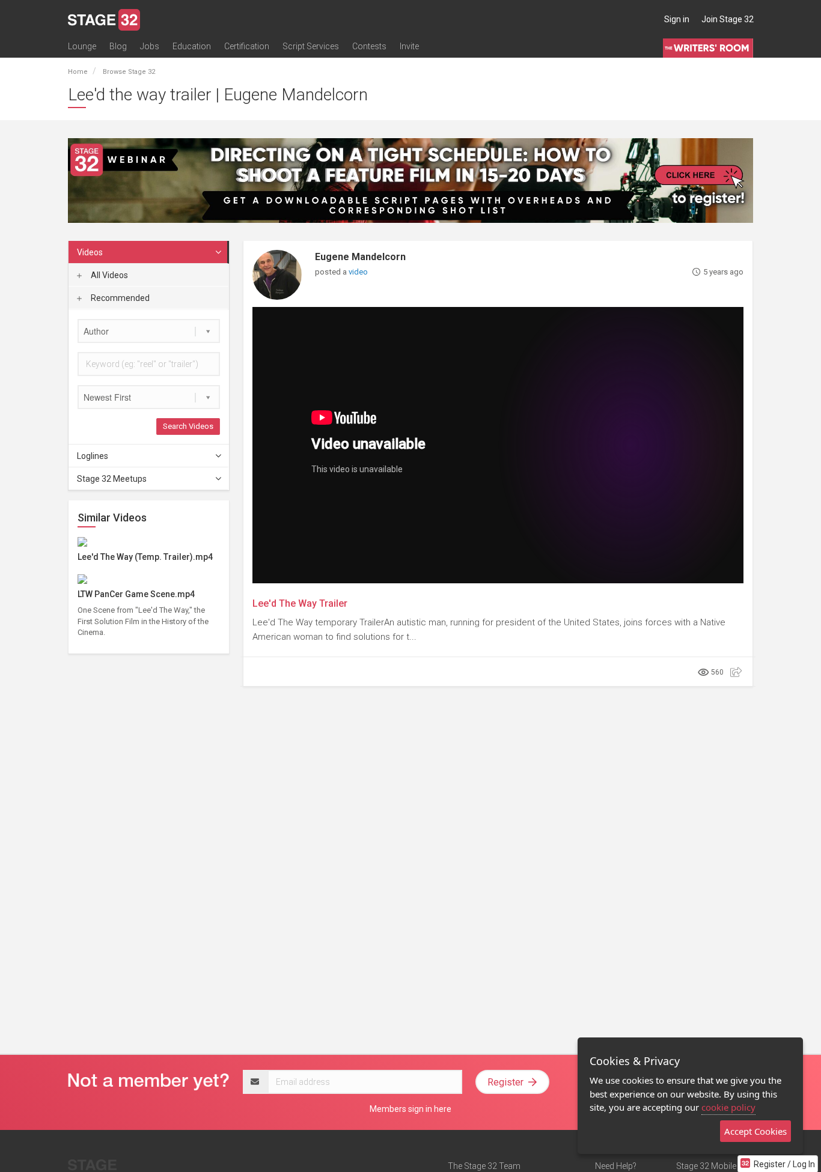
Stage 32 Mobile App (714, 1166)
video (358, 271)
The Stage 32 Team (484, 1166)
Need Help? (615, 1166)
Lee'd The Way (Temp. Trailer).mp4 (145, 557)
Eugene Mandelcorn (360, 257)
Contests (369, 46)
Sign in (676, 19)
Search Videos (188, 426)
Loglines (92, 456)
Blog (118, 46)
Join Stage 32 (727, 19)
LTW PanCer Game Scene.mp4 (136, 594)
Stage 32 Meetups (112, 479)
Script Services (310, 46)
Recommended (119, 298)
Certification (246, 46)
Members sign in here (410, 1109)
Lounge (82, 46)
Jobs (149, 46)
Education (191, 46)
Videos (90, 252)
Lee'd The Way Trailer (299, 603)
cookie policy (728, 1107)
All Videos (108, 275)
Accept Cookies (755, 1131)
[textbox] (149, 331)
